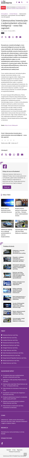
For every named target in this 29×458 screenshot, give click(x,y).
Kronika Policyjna (13, 13)
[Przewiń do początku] (25, 454)
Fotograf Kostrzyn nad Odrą (10, 347)
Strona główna (4, 13)
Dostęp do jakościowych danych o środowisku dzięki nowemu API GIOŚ (15, 397)
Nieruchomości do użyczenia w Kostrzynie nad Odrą (15, 389)
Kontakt (3, 433)
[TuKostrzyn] (6, 2)
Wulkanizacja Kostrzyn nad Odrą (11, 355)
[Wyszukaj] (21, 2)
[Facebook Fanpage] (16, 2)
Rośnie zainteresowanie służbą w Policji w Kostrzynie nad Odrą (19, 313)
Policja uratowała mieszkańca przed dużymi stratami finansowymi (17, 290)
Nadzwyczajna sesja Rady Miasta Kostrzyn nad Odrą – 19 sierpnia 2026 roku (15, 384)
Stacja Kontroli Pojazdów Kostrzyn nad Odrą (14, 358)
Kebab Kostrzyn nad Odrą (9, 363)
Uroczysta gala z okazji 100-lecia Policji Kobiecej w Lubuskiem (21, 231)
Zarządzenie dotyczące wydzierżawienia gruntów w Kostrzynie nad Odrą (13, 376)
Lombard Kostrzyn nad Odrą (10, 340)
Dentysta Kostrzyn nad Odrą (10, 335)
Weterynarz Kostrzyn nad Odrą (11, 345)
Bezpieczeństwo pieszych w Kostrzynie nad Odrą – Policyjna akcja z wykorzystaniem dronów (21, 212)
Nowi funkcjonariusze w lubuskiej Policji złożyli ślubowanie (19, 298)
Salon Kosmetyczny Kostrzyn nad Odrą (13, 353)
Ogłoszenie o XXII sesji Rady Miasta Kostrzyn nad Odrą (14, 380)
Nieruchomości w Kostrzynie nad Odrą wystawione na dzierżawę (13, 406)
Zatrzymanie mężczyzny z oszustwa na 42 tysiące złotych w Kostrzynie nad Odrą (19, 267)
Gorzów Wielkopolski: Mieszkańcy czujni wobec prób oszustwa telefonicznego (18, 305)
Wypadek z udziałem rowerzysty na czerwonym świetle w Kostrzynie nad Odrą (18, 259)
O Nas (14, 450)
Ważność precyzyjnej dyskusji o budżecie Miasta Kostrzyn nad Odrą (13, 402)
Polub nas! (7, 187)
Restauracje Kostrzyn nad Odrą (11, 360)
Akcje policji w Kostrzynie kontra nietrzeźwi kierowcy (6, 210)
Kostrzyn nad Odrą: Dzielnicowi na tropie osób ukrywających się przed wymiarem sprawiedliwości (19, 275)
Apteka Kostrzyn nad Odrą (10, 337)
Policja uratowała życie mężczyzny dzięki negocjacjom (19, 283)
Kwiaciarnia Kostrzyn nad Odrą (11, 342)
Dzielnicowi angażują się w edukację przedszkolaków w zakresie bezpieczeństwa (6, 233)
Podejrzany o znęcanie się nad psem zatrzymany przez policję (19, 252)
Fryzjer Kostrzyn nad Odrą (10, 350)
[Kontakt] (19, 2)
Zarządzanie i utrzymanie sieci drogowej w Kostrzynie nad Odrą (14, 393)
